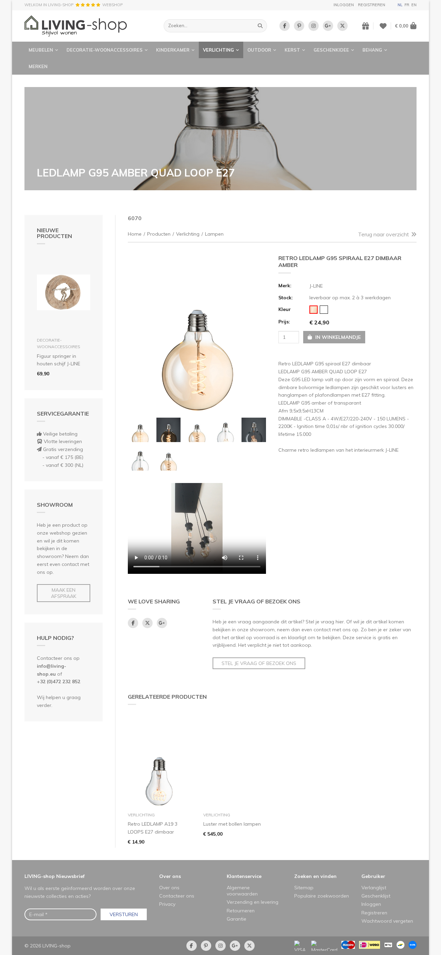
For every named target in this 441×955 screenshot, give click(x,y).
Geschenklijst (375, 896)
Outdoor (259, 50)
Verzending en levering (252, 902)
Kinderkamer (172, 50)
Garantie (236, 919)
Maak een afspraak (63, 593)
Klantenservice (244, 876)
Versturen (124, 914)
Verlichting (218, 50)
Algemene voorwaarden (242, 890)
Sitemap (304, 887)
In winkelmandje (337, 337)
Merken (38, 66)
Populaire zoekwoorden (321, 896)
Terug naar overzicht (383, 234)
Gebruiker (373, 876)
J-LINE (316, 286)
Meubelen (41, 50)
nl (400, 4)
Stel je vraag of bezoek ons (259, 663)
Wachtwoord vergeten (387, 921)
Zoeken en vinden (315, 876)
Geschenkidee (331, 50)
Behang (372, 50)
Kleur (284, 309)
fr (406, 4)
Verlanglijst (373, 887)
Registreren (371, 4)
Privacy (167, 904)
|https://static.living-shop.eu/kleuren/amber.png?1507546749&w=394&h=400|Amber (313, 309)
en (414, 4)
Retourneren (241, 911)
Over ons (170, 876)
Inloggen (344, 4)
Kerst (292, 50)
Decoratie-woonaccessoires (104, 50)
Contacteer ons (176, 896)
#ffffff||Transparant (324, 309)
